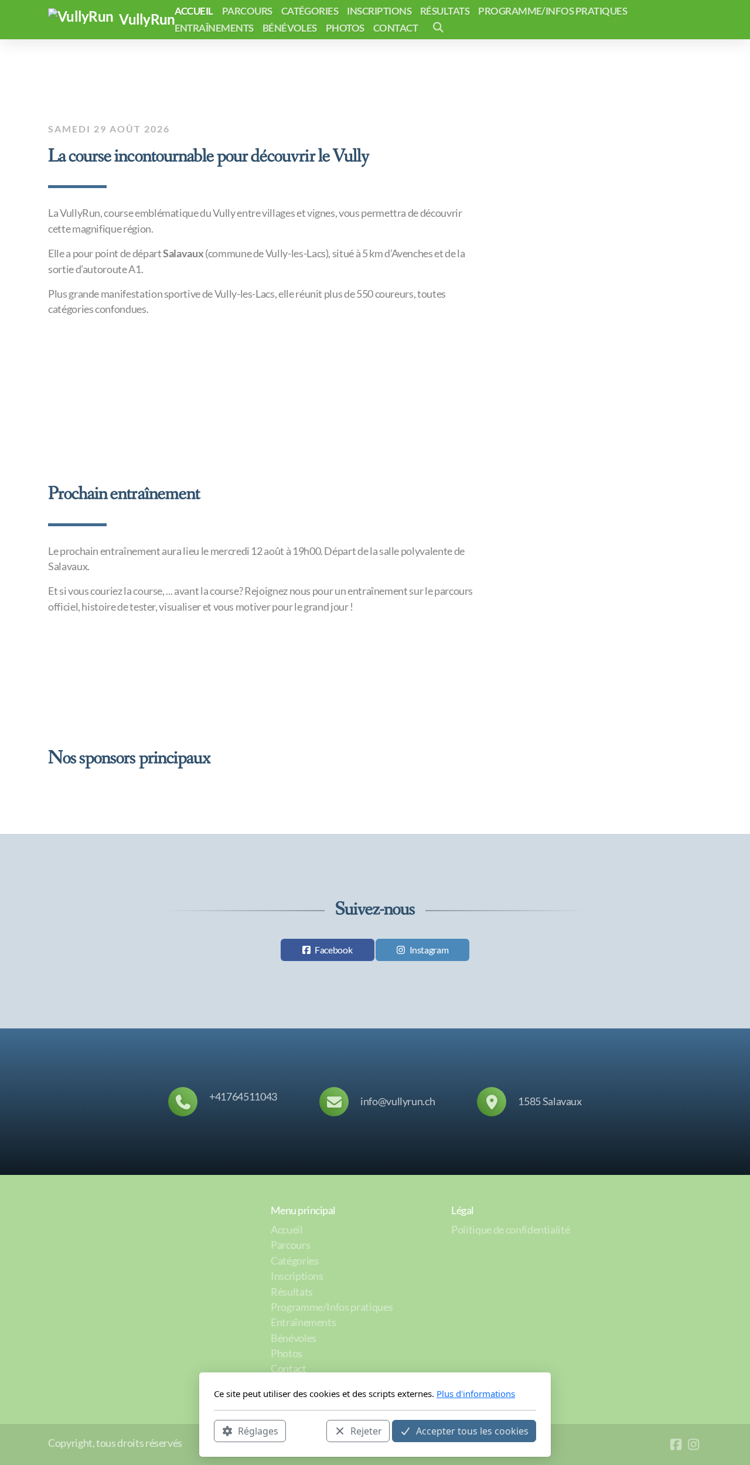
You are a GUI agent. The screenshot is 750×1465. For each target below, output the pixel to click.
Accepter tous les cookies (472, 1430)
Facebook (333, 949)
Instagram (429, 949)
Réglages (258, 1430)
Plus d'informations (476, 1393)
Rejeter (366, 1430)
